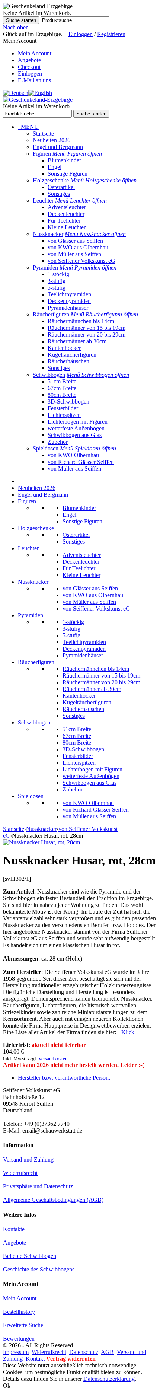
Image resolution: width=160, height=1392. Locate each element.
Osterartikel (61, 187)
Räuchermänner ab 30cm (77, 341)
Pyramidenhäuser (68, 308)
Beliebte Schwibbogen (29, 1256)
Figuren (42, 153)
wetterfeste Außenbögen (76, 428)
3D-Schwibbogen (68, 401)
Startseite (43, 133)
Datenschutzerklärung (109, 1379)
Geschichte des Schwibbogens (38, 1269)
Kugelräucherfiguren (72, 354)
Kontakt (35, 1359)
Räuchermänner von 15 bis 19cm (86, 328)
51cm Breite (62, 381)
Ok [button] (6, 1385)
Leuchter (43, 200)
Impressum (16, 1352)
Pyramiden (45, 267)
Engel (54, 167)
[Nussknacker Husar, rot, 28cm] (41, 842)
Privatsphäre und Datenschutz (38, 1186)
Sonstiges (59, 194)
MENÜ (28, 127)
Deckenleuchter (66, 214)
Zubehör (58, 442)
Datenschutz (83, 1352)
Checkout (29, 67)
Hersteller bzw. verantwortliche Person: (64, 1077)
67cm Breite (62, 388)
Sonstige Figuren (67, 174)
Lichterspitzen (64, 415)
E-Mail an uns (34, 80)
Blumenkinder (64, 160)
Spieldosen (45, 448)
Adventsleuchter (67, 207)
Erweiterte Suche (23, 1325)
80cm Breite (62, 395)
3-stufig (56, 281)
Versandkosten (53, 1058)
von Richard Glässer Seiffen (81, 462)
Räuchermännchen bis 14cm (81, 321)
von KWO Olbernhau (73, 455)
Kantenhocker (64, 348)
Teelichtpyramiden (69, 294)
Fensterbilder (63, 408)
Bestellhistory (19, 1312)
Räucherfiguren (51, 314)
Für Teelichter (64, 220)
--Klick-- (128, 1032)
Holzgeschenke (51, 180)
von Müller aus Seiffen (74, 254)
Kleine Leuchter (67, 227)
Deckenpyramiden (69, 301)
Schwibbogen (49, 375)
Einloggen (80, 34)
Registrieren (111, 34)
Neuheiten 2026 (51, 140)
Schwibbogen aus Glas (75, 435)
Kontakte (14, 1229)
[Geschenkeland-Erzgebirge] (38, 99)
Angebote (29, 60)
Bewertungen (19, 1338)
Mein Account (34, 53)
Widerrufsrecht (20, 1173)
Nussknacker (48, 234)
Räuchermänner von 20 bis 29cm (86, 334)
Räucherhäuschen (68, 361)
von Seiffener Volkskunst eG (81, 261)
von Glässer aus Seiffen (75, 241)
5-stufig (56, 287)
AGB (107, 1352)
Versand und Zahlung (28, 1159)
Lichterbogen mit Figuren (78, 421)
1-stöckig (58, 274)
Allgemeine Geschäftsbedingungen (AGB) (53, 1200)
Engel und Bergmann (58, 147)
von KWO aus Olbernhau (78, 247)
